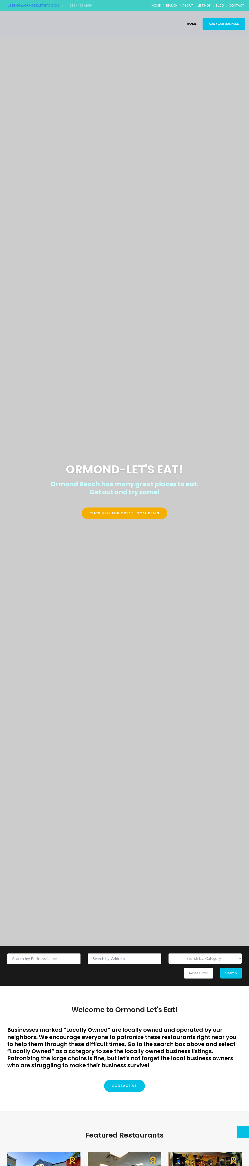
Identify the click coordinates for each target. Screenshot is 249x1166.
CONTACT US (124, 1086)
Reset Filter (198, 973)
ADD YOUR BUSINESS (224, 24)
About (187, 5)
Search (171, 5)
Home (155, 5)
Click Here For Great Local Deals (124, 513)
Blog (220, 5)
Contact (236, 5)
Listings (204, 5)
